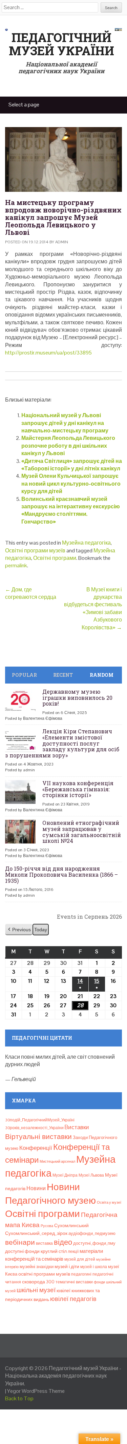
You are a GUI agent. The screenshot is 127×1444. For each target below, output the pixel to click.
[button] (19, 930)
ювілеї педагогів (73, 1299)
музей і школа (93, 1266)
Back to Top (19, 1398)
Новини (36, 1188)
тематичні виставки (74, 1282)
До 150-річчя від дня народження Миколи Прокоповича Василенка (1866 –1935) (61, 874)
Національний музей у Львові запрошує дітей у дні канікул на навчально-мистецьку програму (64, 423)
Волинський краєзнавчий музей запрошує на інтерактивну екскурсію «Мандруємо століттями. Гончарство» (70, 510)
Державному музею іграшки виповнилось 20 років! (77, 697)
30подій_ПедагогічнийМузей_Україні (40, 1120)
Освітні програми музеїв (35, 550)
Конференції (35, 1148)
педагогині (81, 1274)
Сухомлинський (71, 1225)
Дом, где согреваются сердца (30, 593)
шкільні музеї (36, 1290)
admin (61, 242)
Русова (47, 1225)
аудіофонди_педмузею (91, 1233)
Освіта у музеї (109, 1202)
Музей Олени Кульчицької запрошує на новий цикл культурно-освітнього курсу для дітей (71, 483)
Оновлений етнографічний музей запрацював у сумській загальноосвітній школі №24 (81, 831)
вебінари (20, 1242)
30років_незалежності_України (34, 1128)
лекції (73, 1251)
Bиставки (77, 1127)
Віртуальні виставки (38, 1136)
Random (101, 675)
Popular (24, 675)
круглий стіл (54, 1251)
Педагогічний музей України (61, 44)
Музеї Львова (91, 1175)
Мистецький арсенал (57, 1161)
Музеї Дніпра (65, 1175)
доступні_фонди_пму (94, 1243)
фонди (99, 1282)
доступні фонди (22, 1251)
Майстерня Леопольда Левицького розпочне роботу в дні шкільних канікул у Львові (68, 445)
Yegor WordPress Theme (36, 1391)
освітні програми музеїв (44, 1274)
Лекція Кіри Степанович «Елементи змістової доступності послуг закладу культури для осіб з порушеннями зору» (62, 743)
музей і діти (67, 1266)
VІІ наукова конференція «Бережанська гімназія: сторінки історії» (77, 788)
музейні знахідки (37, 1266)
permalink (16, 565)
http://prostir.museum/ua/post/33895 (48, 352)
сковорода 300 (38, 1282)
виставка (44, 1243)
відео (63, 1242)
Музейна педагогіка (86, 542)
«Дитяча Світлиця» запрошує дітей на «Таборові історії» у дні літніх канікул (71, 464)
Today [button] (40, 929)
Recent (63, 675)
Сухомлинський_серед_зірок (36, 1233)
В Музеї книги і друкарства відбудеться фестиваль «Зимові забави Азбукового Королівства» (93, 608)
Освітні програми (54, 558)
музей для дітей (79, 1259)
